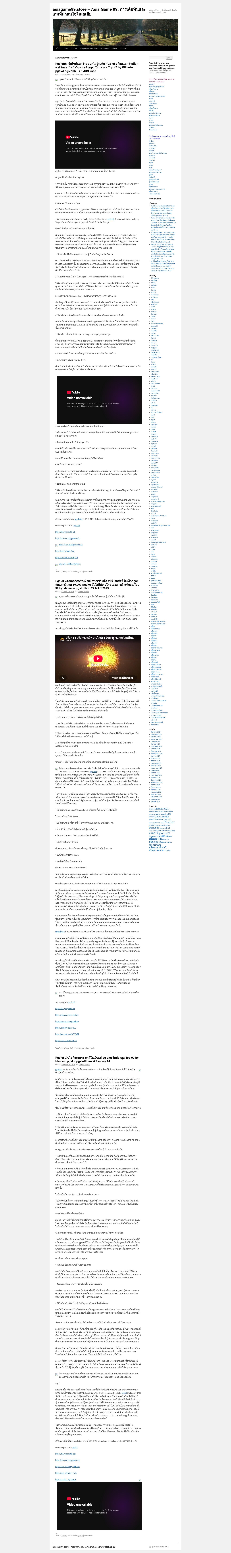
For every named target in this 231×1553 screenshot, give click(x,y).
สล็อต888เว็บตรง (157, 648)
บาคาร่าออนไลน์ (157, 592)
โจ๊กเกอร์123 (155, 725)
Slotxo (153, 518)
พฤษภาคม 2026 (156, 739)
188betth (151, 127)
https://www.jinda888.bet (157, 96)
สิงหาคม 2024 (156, 789)
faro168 (153, 338)
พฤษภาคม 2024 (156, 797)
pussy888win (155, 472)
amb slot (153, 311)
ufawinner (154, 566)
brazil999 (154, 331)
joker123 (152, 84)
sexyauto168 (155, 499)
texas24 (153, 540)
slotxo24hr (154, 520)
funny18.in (154, 345)
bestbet (153, 316)
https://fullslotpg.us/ (155, 170)
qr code (153, 475)
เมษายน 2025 (155, 770)
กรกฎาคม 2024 (156, 792)
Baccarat (153, 314)
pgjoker (153, 427)
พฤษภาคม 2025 (156, 768)
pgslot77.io (154, 436)
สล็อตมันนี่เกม (156, 665)
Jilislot (153, 362)
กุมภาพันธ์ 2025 (156, 775)
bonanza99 (154, 326)
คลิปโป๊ (151, 110)
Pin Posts (124, 48)
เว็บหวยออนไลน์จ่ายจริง (159, 713)
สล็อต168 (154, 631)
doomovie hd (153, 130)
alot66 (153, 307)
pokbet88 (154, 448)
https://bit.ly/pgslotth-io (65, 1008)
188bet (153, 283)
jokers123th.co (155, 376)
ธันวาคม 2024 (156, 780)
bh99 (152, 321)
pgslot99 (154, 439)
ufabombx (154, 559)
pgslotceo (154, 444)
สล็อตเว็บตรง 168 (157, 674)
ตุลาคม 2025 (155, 756)
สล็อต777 (154, 643)
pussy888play (155, 470)
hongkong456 (155, 352)
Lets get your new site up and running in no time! (98, 48)
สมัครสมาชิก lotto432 (158, 621)
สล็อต (153, 626)
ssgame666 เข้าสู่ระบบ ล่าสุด (160, 525)
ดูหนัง (151, 174)
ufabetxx (154, 556)
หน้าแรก (59, 48)
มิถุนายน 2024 (156, 794)
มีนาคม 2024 (155, 801)
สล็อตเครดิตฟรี (156, 669)
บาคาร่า (152, 160)
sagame (153, 480)
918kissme (154, 297)
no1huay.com (155, 398)
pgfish (153, 420)
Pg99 (152, 417)
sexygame (154, 504)
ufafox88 (154, 561)
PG (152, 407)
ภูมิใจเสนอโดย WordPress (160, 1547)
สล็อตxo (151, 106)
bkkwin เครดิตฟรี (157, 323)
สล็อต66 (154, 638)
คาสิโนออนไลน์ (156, 573)
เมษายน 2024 (155, 799)
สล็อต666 (154, 641)
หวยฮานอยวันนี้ (156, 686)
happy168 (154, 347)
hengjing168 (155, 350)
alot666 (153, 309)
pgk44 (153, 429)
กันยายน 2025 (156, 758)
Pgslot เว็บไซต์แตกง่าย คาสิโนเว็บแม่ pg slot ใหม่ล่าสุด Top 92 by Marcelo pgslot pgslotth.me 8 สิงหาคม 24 (97, 1059)
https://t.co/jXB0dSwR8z (66, 1040)
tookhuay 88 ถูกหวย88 (158, 542)
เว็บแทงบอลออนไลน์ (158, 717)
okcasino (154, 400)
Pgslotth (153, 446)
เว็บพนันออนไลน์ (157, 705)
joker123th (154, 374)
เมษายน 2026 (155, 741)
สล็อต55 (154, 636)
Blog (66, 48)
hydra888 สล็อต (156, 357)
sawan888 (154, 489)
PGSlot (64, 571)
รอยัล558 (154, 616)
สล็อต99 (151, 91)
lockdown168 (155, 391)
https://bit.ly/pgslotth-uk (65, 531)
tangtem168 (154, 532)
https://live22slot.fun (155, 172)
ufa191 (153, 547)
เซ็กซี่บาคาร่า (155, 693)
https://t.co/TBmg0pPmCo (70, 563)
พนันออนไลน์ (155, 602)
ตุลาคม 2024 (155, 785)
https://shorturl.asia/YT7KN (67, 1034)
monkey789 (155, 393)
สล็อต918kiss (155, 650)
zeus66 (153, 568)
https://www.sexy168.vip (157, 189)
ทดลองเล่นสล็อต (156, 583)
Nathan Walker (84, 74)
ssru (152, 528)
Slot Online (154, 511)
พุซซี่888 (154, 609)
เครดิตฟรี (154, 691)
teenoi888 (154, 535)
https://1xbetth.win (155, 113)
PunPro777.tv (155, 458)
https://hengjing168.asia (156, 86)
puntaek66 (154, 460)
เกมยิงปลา (154, 689)
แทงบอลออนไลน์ (157, 722)
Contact (74, 48)
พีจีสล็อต (154, 607)
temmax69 (154, 537)
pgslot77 (154, 434)
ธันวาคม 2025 (156, 751)
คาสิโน (153, 571)
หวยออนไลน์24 (156, 684)
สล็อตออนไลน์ (156, 667)
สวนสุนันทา (155, 681)
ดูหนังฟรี (152, 177)
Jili (152, 359)
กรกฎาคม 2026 (156, 734)
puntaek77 (154, 463)
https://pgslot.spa (154, 115)
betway (153, 319)
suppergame (155, 530)
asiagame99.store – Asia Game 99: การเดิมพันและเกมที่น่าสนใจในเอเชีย (99, 11)
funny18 (153, 343)
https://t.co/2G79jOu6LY (65, 1479)
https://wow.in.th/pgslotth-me (67, 1466)
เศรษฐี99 (154, 720)
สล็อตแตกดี (155, 677)
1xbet (153, 287)
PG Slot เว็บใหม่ (156, 412)
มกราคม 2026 (156, 749)
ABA (152, 299)
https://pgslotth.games (156, 125)
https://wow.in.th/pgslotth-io (67, 1021)
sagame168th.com (156, 487)
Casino (153, 333)
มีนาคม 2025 (155, 773)
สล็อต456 (154, 633)
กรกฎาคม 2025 (156, 763)
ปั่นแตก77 (154, 600)
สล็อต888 (154, 645)
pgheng (153, 422)
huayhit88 (154, 355)
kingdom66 (154, 379)
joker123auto (155, 371)
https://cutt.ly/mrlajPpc (64, 551)
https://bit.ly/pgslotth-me (65, 1453)
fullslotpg (154, 340)
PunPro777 (154, 456)
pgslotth (110, 219)
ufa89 (153, 549)
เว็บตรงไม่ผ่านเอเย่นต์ (158, 701)
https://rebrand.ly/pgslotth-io (67, 1014)
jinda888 (154, 367)
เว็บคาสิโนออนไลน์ (157, 696)
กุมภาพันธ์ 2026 (156, 746)
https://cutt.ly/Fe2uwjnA (65, 1027)
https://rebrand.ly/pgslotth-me (67, 1460)
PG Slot (153, 410)
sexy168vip (154, 496)
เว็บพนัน (154, 703)
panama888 (154, 405)
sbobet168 (154, 492)
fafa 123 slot (155, 335)
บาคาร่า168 (153, 103)
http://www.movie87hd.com (158, 153)
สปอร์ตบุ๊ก (154, 619)
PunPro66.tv (155, 453)
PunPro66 (154, 451)
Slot (152, 508)
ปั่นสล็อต (154, 595)
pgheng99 (154, 424)
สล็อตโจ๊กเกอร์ (156, 679)
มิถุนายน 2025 (156, 765)
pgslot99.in (154, 441)
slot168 (153, 513)
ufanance (154, 564)
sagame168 (154, 482)
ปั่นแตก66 (154, 597)
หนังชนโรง (152, 146)
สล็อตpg (154, 657)
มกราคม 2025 (156, 777)
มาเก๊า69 (154, 612)
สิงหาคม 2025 (156, 761)
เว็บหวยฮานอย (156, 715)
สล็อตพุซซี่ (154, 662)
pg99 (150, 167)
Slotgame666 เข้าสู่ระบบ (159, 516)
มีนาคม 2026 (155, 744)
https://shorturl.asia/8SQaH (66, 557)
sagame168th (155, 484)
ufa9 (152, 552)
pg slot (151, 118)
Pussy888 (154, 465)
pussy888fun (155, 468)
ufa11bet (154, 544)
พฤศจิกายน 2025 (157, 753)
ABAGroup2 (155, 302)
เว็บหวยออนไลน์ (154, 194)
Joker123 (154, 369)
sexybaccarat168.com (158, 501)
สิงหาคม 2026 (156, 732)
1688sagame (155, 278)
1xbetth (153, 290)
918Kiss (153, 292)
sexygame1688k (156, 506)
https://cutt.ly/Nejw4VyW (66, 1472)
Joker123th (163, 819)
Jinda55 (153, 364)
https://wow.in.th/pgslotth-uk (71, 544)
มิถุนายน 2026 (156, 737)
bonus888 (154, 328)
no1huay (154, 395)
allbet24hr (154, 304)
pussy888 (152, 101)
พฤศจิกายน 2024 (157, 782)
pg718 (153, 415)
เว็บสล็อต (154, 708)
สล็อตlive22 (155, 655)
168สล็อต (154, 280)
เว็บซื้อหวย (155, 698)
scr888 (153, 494)
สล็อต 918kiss (155, 628)
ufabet (153, 554)
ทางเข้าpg (60, 931)
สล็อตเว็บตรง (153, 89)
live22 (153, 386)
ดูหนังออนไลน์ (154, 179)
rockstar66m (155, 477)
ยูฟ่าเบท (154, 614)
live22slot (154, 388)
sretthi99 (154, 523)
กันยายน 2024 (156, 787)
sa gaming (152, 148)
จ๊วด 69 (153, 576)
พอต (152, 604)
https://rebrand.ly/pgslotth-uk (67, 538)
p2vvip (153, 403)
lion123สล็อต (155, 383)
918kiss (151, 141)
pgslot (124, 1392)
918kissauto (155, 295)
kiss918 (151, 122)
